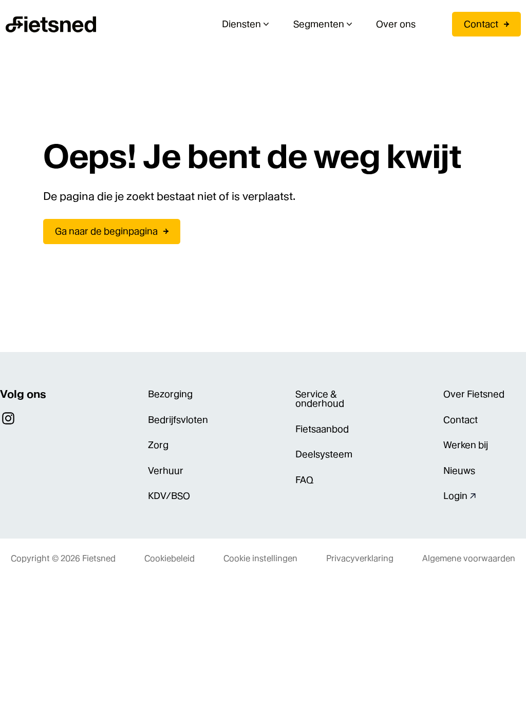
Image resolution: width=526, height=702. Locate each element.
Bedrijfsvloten (178, 419)
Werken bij (465, 444)
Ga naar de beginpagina (106, 231)
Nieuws (459, 470)
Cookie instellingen (260, 558)
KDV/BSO (169, 495)
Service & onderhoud (319, 399)
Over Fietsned (473, 394)
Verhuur (165, 470)
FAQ (304, 479)
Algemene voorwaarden (468, 558)
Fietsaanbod (322, 428)
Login (455, 496)
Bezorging (170, 394)
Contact (481, 24)
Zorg (158, 444)
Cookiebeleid (169, 558)
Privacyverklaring (359, 558)
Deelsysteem (323, 454)
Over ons (396, 24)
